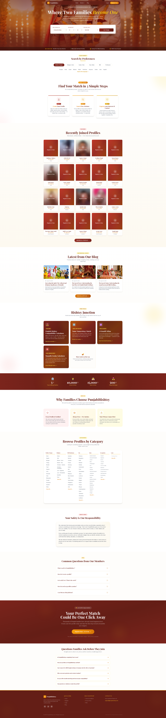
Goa (90, 465)
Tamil (47, 467)
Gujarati (47, 469)
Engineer (102, 457)
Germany (70, 464)
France (69, 462)
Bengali (47, 460)
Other (47, 486)
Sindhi (96, 69)
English (105, 69)
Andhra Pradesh (93, 455)
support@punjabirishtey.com (111, 700)
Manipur (91, 483)
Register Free (114, 2)
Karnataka (92, 475)
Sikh (58, 458)
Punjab (91, 492)
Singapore (70, 482)
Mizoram (91, 487)
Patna (80, 491)
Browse (82, 2)
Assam (91, 459)
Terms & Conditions (89, 698)
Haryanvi (91, 69)
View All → (48, 489)
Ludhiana (81, 497)
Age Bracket (71, 27)
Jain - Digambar (60, 470)
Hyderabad (81, 467)
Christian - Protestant (59, 467)
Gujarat (91, 467)
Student (102, 455)
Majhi (79, 69)
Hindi (66, 69)
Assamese (48, 482)
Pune (80, 469)
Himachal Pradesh (93, 471)
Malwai (75, 69)
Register (66, 700)
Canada (69, 460)
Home (77, 2)
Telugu (47, 462)
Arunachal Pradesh (93, 457)
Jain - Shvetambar (61, 472)
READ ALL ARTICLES (82, 296)
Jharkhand (92, 473)
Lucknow (81, 475)
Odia (47, 475)
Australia (70, 456)
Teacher (102, 461)
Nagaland (91, 488)
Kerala (91, 477)
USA (69, 486)
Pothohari (85, 69)
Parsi (58, 477)
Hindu (58, 456)
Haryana (91, 469)
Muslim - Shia (60, 462)
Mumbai (80, 462)
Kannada (48, 473)
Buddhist (59, 475)
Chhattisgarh (92, 463)
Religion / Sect (87, 27)
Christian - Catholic (61, 464)
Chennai (80, 456)
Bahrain (69, 458)
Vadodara (81, 493)
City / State (91, 64)
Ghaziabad (81, 495)
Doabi (70, 69)
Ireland (69, 467)
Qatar (69, 478)
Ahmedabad (81, 471)
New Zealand (71, 475)
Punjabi (61, 69)
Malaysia (70, 473)
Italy (69, 469)
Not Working (103, 475)
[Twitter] (48, 706)
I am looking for (56, 27)
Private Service (103, 471)
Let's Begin (106, 30)
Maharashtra (92, 481)
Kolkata (80, 464)
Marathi (47, 464)
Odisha (91, 490)
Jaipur (80, 473)
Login (66, 702)
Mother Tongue (59, 64)
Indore (80, 482)
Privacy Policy (88, 700)
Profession (108, 64)
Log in (107, 2)
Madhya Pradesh (93, 479)
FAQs (86, 702)
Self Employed (103, 473)
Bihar (91, 461)
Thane (80, 484)
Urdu (100, 69)
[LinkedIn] (51, 706)
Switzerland (70, 484)
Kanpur (80, 478)
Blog (88, 2)
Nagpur (80, 480)
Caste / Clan (81, 64)
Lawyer (102, 463)
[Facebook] (45, 706)
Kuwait (69, 471)
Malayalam (48, 478)
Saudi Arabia (70, 480)
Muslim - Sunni (60, 460)
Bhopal (80, 486)
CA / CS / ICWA (103, 465)
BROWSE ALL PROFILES (82, 240)
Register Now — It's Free (82, 631)
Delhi (80, 460)
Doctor (102, 459)
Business (102, 467)
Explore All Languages (82, 71)
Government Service (104, 469)
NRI (100, 64)
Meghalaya (92, 485)
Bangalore (81, 458)
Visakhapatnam (82, 489)
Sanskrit (48, 484)
